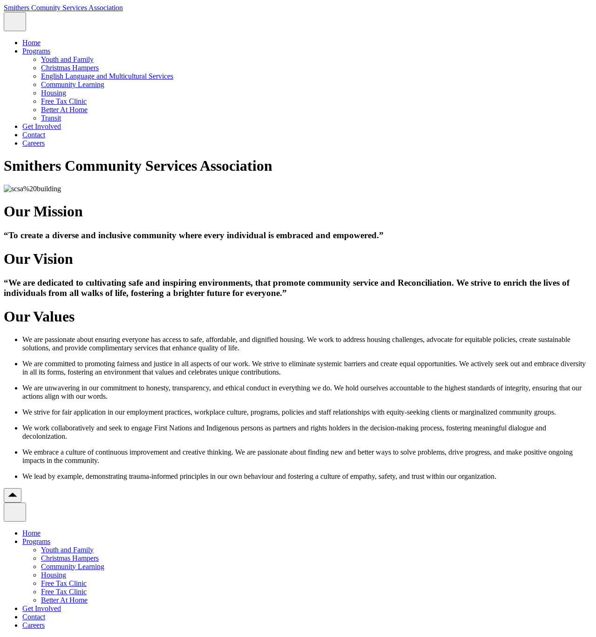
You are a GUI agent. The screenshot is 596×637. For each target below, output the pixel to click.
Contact (33, 135)
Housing (53, 93)
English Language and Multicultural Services (107, 76)
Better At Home (64, 110)
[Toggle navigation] (15, 21)
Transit (51, 118)
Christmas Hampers (70, 68)
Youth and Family (67, 59)
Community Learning (72, 84)
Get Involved (41, 126)
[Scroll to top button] (12, 495)
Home (31, 43)
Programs (36, 51)
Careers (33, 143)
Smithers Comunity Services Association (63, 8)
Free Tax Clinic (64, 101)
